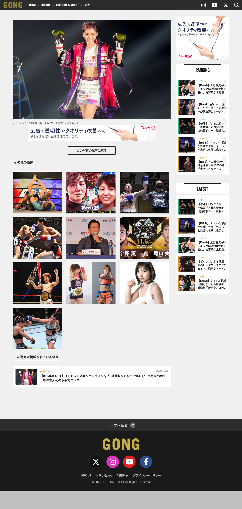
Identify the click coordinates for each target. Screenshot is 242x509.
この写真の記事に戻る (92, 150)
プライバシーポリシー (147, 475)
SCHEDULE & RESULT (67, 5)
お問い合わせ (104, 475)
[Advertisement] (202, 355)
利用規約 (122, 475)
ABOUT (86, 475)
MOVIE (88, 5)
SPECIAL (45, 5)
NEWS (32, 5)
